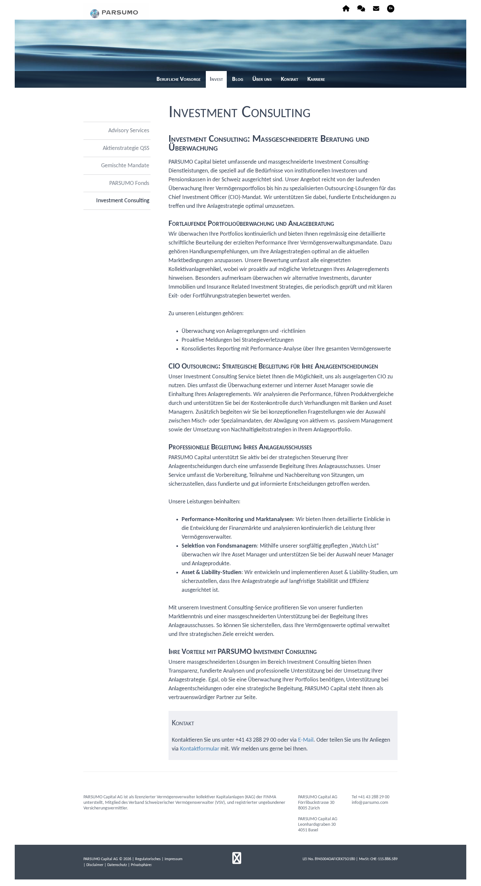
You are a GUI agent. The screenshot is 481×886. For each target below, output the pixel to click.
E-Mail (305, 740)
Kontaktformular (199, 749)
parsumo (116, 11)
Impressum (174, 859)
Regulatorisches (148, 859)
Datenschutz (117, 865)
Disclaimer (94, 865)
